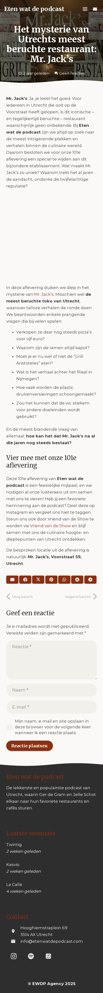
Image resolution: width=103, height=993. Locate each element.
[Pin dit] (51, 580)
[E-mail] (12, 580)
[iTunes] (48, 956)
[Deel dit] (25, 580)
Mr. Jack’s (44, 294)
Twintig (14, 844)
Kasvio (12, 864)
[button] (85, 9)
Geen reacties (72, 73)
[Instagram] (13, 956)
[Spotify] (31, 956)
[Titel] (95, 9)
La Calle (14, 884)
